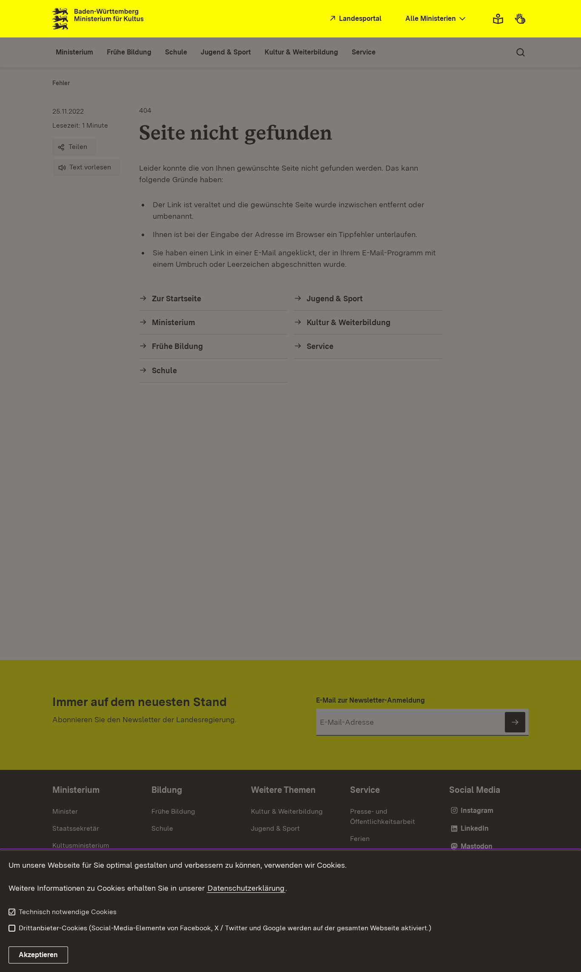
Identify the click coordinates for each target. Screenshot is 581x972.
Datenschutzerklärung (246, 887)
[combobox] (436, 19)
